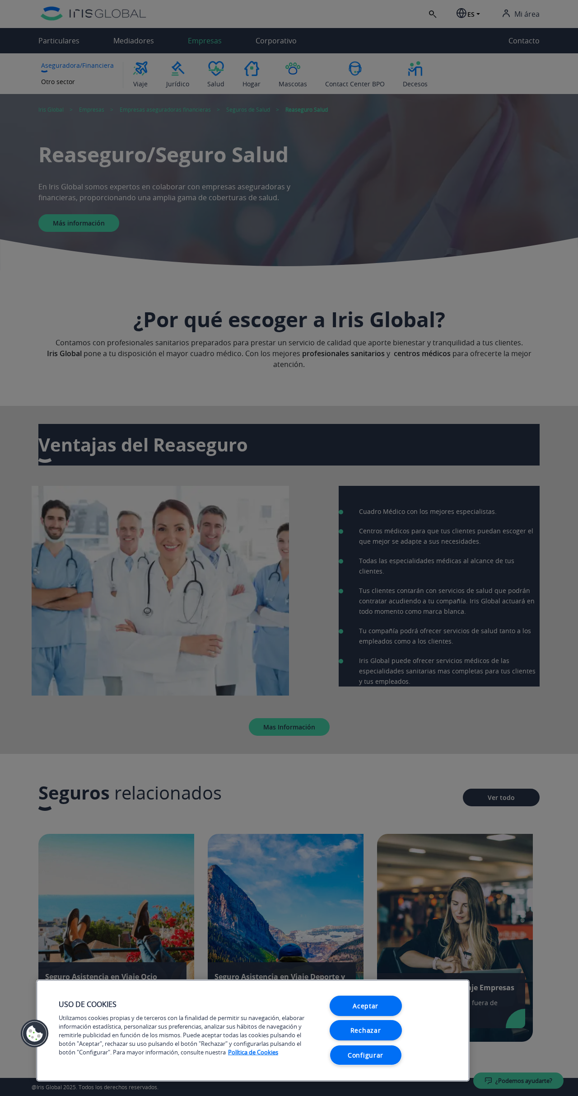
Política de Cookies (253, 1052)
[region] (253, 1030)
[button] (34, 1033)
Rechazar (365, 1030)
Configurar (365, 1055)
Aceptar (365, 1006)
